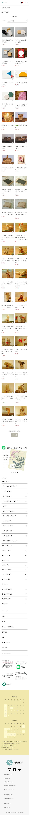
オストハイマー (6, 565)
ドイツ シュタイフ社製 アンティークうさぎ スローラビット (21, 398)
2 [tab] (13, 472)
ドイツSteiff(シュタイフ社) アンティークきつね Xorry (8, 237)
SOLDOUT (7, 7)
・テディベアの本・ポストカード (10, 541)
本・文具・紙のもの (7, 594)
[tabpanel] (14, 458)
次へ (20, 435)
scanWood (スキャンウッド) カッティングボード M (21, 214)
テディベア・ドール (7, 546)
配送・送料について (8, 774)
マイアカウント (7, 803)
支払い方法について (8, 782)
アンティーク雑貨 (6, 569)
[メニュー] (26, 2)
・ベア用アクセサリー (8, 531)
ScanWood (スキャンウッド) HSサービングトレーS (7, 191)
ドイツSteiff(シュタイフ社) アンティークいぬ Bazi (21, 260)
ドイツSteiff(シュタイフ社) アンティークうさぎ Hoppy (8, 374)
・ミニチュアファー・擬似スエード (11, 501)
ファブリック (5, 560)
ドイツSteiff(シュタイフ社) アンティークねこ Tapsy (8, 351)
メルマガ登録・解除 (8, 794)
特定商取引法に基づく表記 (10, 785)
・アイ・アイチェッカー (8, 511)
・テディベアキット (7, 491)
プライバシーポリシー (9, 789)
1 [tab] (11, 472)
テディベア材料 (5, 481)
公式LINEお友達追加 (8, 798)
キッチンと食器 (6, 579)
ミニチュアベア (6, 642)
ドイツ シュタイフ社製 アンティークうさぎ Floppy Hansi (21, 283)
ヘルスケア (5, 603)
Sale (3, 637)
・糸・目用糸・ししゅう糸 (9, 516)
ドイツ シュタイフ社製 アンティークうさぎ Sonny (8, 283)
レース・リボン (6, 550)
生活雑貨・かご (6, 598)
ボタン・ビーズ (6, 555)
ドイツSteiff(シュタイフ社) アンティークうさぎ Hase (8, 398)
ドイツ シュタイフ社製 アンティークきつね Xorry (8, 328)
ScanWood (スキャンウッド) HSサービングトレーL (21, 191)
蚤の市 (3, 621)
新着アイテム (5, 616)
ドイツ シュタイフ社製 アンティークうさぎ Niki (21, 421)
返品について (7, 778)
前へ (9, 435)
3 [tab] (15, 472)
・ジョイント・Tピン (7, 526)
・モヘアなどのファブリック (9, 486)
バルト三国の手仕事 (7, 574)
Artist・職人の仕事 (7, 589)
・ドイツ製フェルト (7, 496)
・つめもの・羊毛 (6, 521)
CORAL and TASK (6, 653)
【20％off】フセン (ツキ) (21, 82)
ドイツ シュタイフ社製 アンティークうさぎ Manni (21, 374)
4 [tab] (17, 472)
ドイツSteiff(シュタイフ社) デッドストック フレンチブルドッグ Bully (21, 237)
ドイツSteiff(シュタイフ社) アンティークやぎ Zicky (21, 328)
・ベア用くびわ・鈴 (7, 536)
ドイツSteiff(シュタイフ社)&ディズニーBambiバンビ (7, 421)
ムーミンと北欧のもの (8, 626)
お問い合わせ (7, 807)
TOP (3, 7)
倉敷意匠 (4, 632)
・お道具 (4, 506)
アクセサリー (5, 584)
